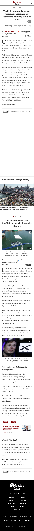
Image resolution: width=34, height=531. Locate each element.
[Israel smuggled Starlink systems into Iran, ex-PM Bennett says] (26, 428)
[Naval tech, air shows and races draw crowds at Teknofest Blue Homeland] (17, 195)
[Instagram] (14, 493)
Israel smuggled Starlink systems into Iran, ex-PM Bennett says (11, 428)
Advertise (13, 520)
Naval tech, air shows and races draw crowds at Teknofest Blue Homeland (14, 209)
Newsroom (7, 260)
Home (14, 7)
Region (4, 432)
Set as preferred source (25, 32)
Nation (20, 7)
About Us (4, 516)
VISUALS (17, 510)
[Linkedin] (24, 493)
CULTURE (23, 503)
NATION (11, 497)
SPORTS (11, 506)
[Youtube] (18, 493)
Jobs (30, 516)
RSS (20, 520)
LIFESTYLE (11, 503)
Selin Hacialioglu (9, 32)
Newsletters (13, 516)
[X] (10, 493)
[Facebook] (20, 493)
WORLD (11, 500)
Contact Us (23, 516)
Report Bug (27, 520)
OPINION (22, 506)
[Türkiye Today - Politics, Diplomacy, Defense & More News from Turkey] (17, 3)
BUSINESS (23, 500)
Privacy (6, 520)
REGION (22, 497)
